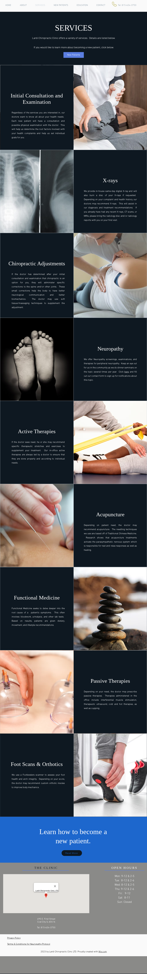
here (126, 371)
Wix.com (102, 951)
